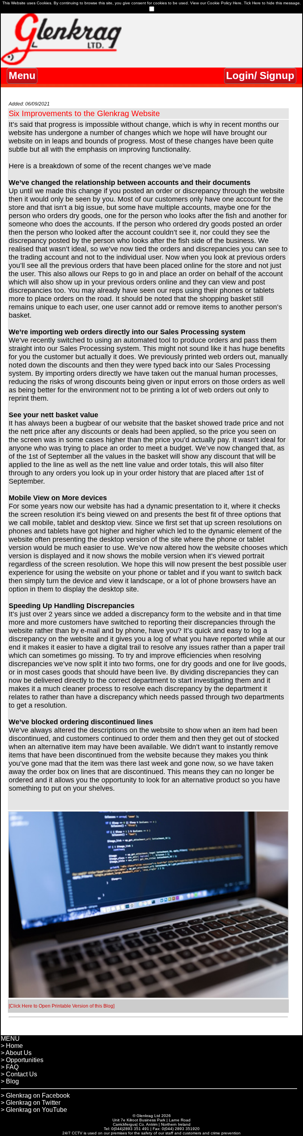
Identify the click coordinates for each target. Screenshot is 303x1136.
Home (14, 1045)
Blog (12, 1081)
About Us (19, 1052)
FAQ (12, 1067)
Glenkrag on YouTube (36, 1109)
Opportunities (24, 1060)
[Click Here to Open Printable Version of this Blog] (61, 1006)
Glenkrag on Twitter (33, 1102)
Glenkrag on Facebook (38, 1095)
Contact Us (21, 1074)
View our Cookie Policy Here (215, 3)
